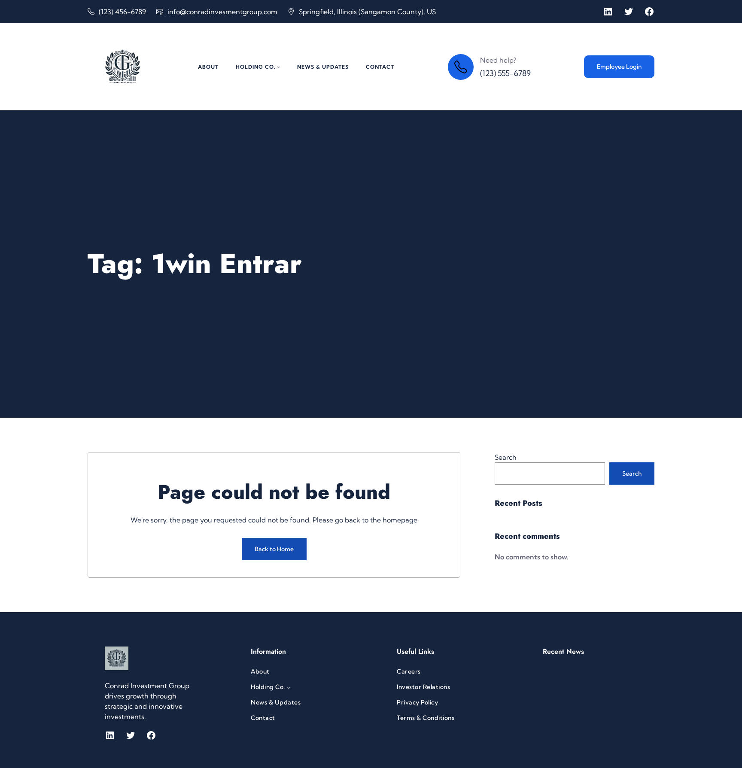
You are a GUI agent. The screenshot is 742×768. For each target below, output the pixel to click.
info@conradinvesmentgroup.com (222, 11)
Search (506, 457)
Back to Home (274, 549)
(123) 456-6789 (122, 11)
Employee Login (619, 66)
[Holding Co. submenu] (278, 66)
